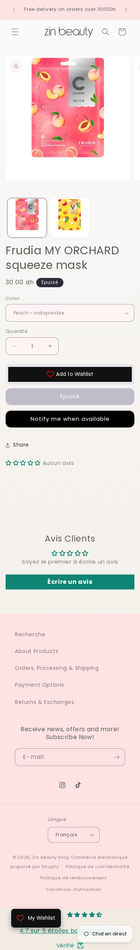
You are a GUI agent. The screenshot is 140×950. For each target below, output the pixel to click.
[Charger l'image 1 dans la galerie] (27, 218)
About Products (36, 651)
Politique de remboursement (73, 878)
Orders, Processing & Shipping (57, 668)
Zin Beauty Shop (50, 857)
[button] (15, 32)
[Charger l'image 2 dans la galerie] (70, 218)
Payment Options (39, 685)
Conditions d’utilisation (73, 889)
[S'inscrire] (116, 757)
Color (13, 298)
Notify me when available (70, 419)
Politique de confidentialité (98, 867)
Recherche (30, 634)
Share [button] (21, 444)
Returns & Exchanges (44, 702)
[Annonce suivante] (126, 9)
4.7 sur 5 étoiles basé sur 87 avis (70, 930)
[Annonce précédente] (14, 9)
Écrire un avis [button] (69, 581)
